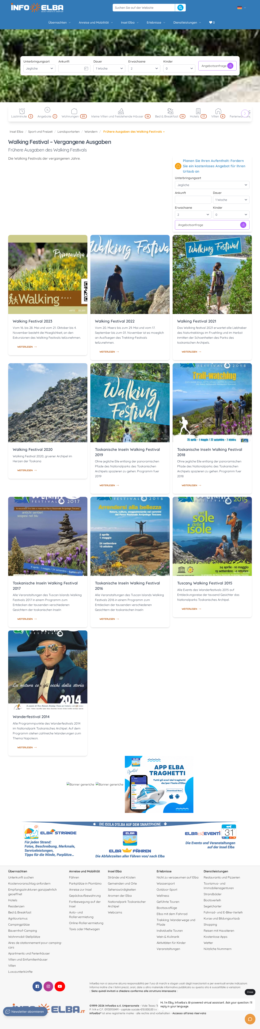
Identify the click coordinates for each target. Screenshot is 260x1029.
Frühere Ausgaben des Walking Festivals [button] (133, 131)
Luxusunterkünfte (20, 972)
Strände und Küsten (122, 877)
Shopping (210, 924)
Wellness (163, 895)
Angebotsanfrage (214, 66)
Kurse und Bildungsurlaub (222, 918)
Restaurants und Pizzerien (222, 877)
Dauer (97, 61)
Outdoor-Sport (167, 889)
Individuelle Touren (170, 930)
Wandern (91, 131)
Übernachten (57, 22)
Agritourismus (18, 918)
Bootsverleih (212, 900)
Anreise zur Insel (80, 889)
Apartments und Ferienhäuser (29, 953)
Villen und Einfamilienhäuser (28, 959)
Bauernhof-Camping (22, 930)
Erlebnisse (154, 22)
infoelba (94, 1013)
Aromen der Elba (120, 895)
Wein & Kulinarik (168, 937)
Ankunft (63, 61)
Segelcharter (213, 906)
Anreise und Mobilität (94, 22)
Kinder (168, 61)
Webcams (115, 912)
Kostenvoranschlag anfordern (29, 883)
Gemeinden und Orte (122, 883)
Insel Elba (128, 22)
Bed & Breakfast (19, 912)
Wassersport (166, 883)
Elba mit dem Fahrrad (172, 914)
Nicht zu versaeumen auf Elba (178, 877)
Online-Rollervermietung (86, 923)
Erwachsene (136, 61)
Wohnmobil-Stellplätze (24, 937)
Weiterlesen (25, 346)
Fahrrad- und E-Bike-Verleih (223, 912)
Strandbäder (213, 894)
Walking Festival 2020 (33, 449)
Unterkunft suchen (21, 877)
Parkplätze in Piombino (85, 883)
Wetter (208, 943)
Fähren (74, 877)
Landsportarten (68, 131)
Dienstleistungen (185, 22)
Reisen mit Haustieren (219, 930)
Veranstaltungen (168, 949)
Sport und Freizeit (40, 131)
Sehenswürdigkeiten (122, 889)
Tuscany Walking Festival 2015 (204, 583)
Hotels (12, 900)
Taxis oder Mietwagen (84, 929)
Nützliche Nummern (217, 949)
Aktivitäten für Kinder (171, 943)
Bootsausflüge (167, 908)
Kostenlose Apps (215, 937)
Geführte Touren (168, 902)
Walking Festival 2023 (32, 321)
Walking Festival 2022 (115, 321)
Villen (12, 965)
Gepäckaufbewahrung (85, 895)
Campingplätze (19, 924)
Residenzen (16, 906)
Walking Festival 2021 (196, 321)
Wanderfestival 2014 (31, 716)
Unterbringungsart (36, 61)
